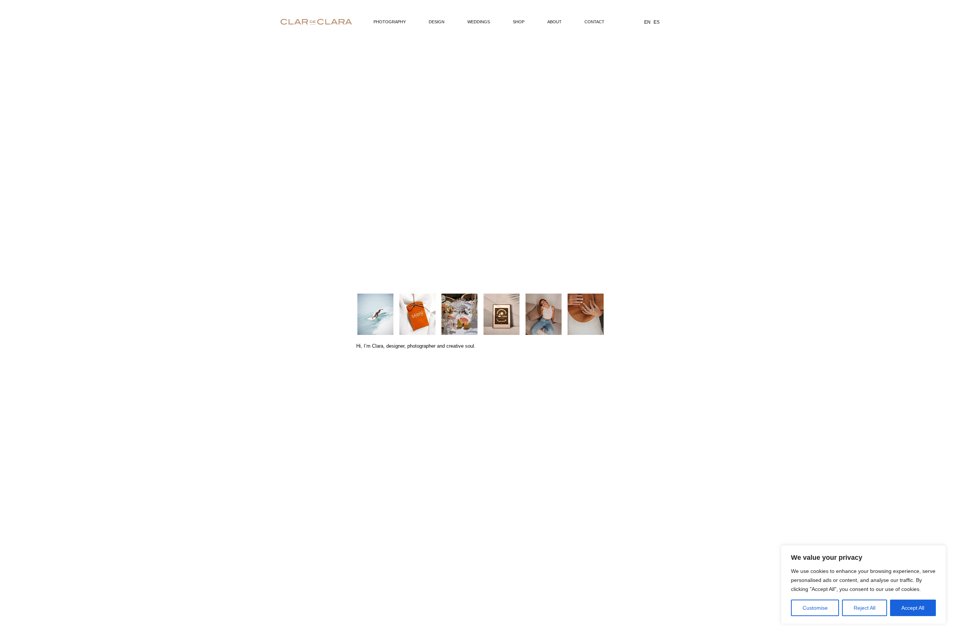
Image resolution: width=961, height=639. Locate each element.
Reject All (864, 608)
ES (657, 22)
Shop (518, 22)
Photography (390, 22)
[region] (863, 584)
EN (647, 22)
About (554, 22)
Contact (594, 22)
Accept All (912, 608)
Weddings (478, 22)
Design (436, 22)
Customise (815, 608)
